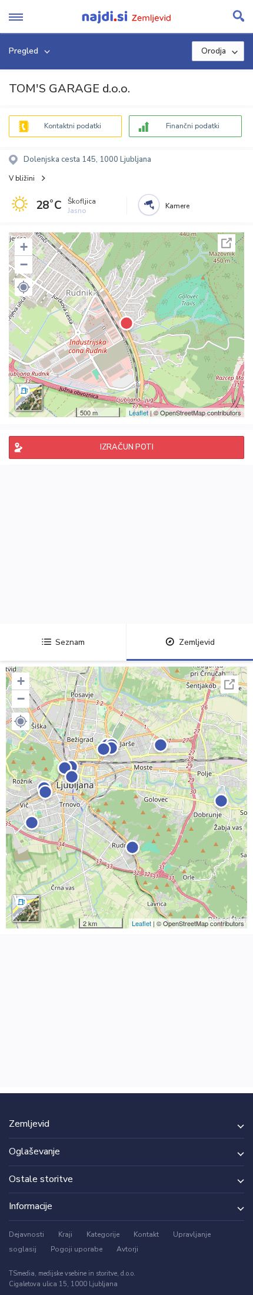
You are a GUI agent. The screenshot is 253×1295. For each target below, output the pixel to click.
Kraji (65, 1234)
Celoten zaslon (226, 243)
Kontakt (146, 1234)
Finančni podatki (192, 126)
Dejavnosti (26, 1234)
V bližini (22, 178)
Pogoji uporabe (76, 1249)
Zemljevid (197, 642)
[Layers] (29, 397)
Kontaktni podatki (72, 126)
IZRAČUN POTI (127, 447)
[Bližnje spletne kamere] (148, 204)
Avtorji (127, 1249)
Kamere (177, 206)
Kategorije (102, 1234)
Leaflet (138, 412)
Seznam (70, 642)
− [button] (24, 264)
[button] (23, 287)
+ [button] (24, 246)
